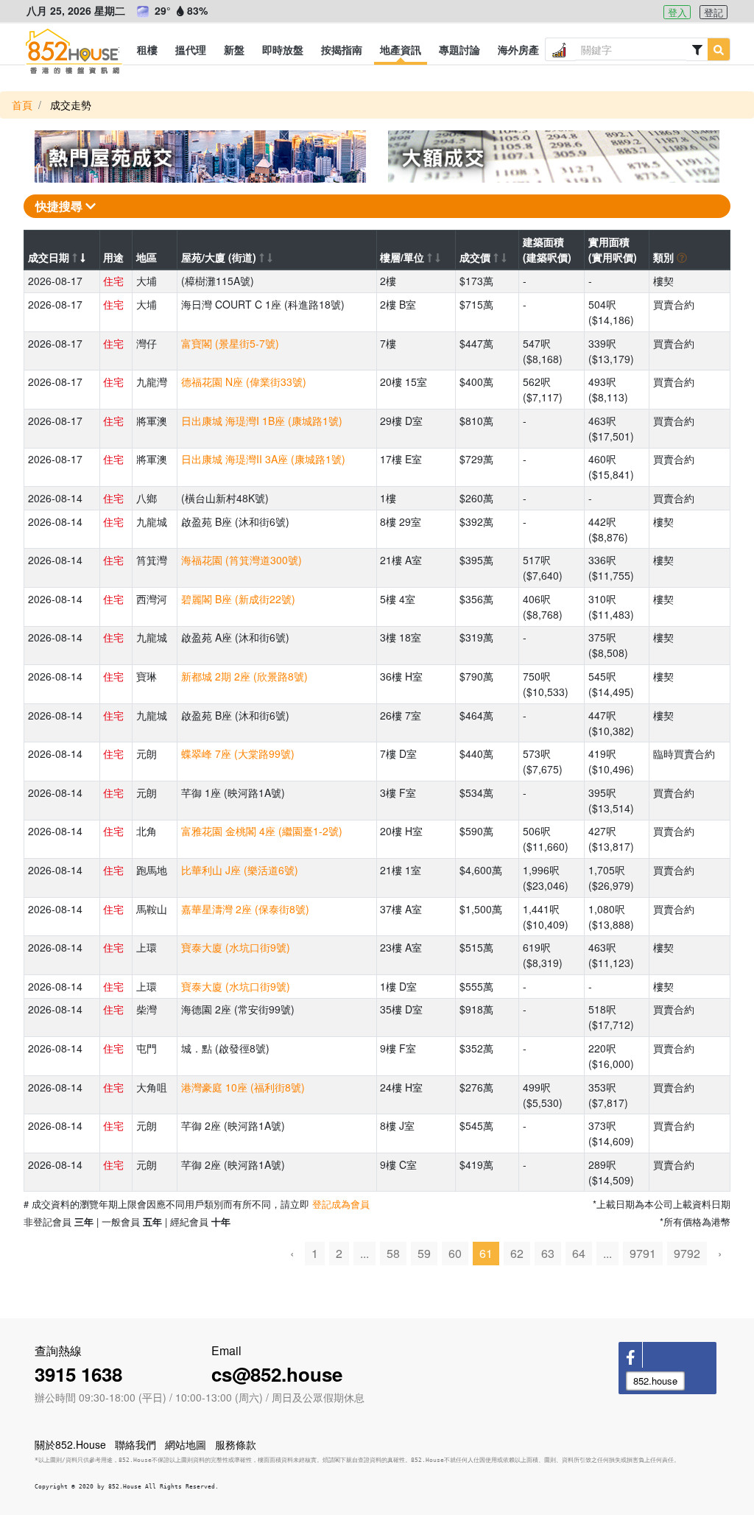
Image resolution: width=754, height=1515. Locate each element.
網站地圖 (185, 1444)
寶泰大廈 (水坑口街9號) (235, 947)
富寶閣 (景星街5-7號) (230, 343)
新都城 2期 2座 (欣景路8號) (244, 676)
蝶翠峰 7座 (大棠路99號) (238, 753)
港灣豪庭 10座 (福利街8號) (243, 1087)
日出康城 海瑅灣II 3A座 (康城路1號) (263, 458)
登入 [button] (677, 12)
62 (517, 1253)
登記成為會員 (341, 1204)
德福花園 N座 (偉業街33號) (243, 381)
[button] (147, 49)
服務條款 (235, 1444)
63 (547, 1253)
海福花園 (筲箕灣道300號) (241, 559)
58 (393, 1253)
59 (424, 1253)
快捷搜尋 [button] (60, 205)
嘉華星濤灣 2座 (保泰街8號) (245, 908)
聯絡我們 (135, 1444)
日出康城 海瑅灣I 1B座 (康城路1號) (261, 420)
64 (578, 1253)
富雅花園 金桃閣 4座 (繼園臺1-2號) (261, 830)
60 (455, 1253)
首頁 (22, 104)
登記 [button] (713, 12)
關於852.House (70, 1444)
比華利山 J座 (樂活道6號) (239, 869)
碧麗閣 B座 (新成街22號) (238, 598)
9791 (643, 1253)
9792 (687, 1253)
